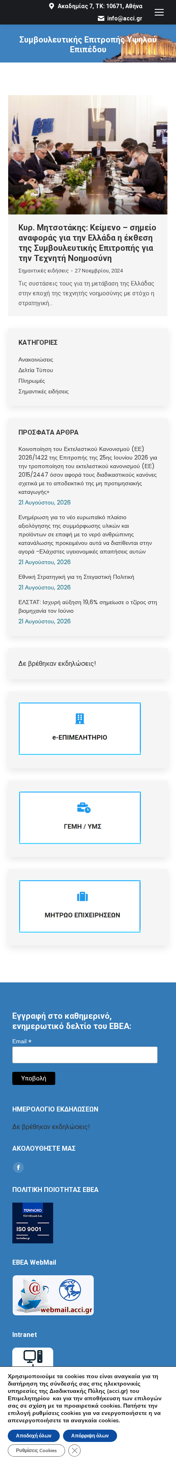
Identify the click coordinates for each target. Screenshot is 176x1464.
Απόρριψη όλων (90, 1436)
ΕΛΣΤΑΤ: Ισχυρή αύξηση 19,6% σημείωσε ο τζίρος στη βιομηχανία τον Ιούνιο (87, 606)
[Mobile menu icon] (159, 12)
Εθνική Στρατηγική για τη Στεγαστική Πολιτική (76, 577)
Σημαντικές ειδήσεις (43, 271)
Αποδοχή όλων (34, 1436)
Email (22, 1041)
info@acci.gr (124, 18)
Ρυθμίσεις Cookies (36, 1450)
